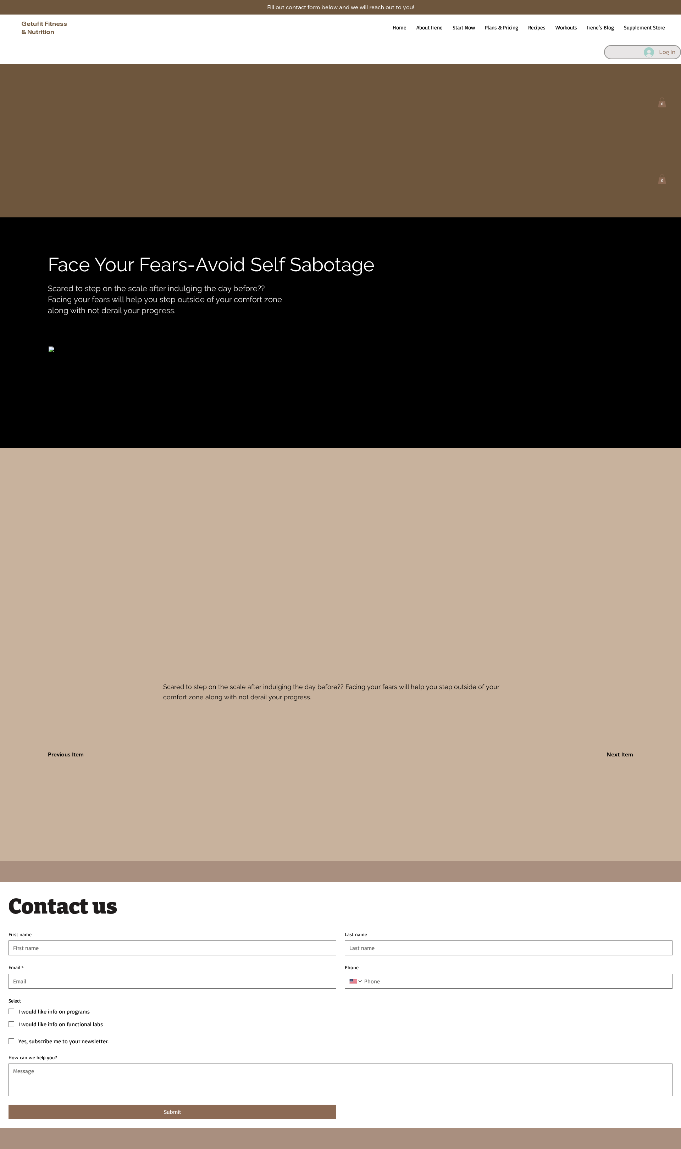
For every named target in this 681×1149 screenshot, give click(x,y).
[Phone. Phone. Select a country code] (356, 981)
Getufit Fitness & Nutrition (44, 28)
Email (16, 967)
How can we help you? (33, 1057)
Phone (352, 967)
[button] (662, 102)
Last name (356, 934)
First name (20, 934)
